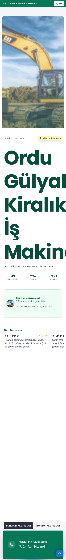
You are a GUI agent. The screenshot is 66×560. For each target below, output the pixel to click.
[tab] (18, 525)
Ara (60, 3)
